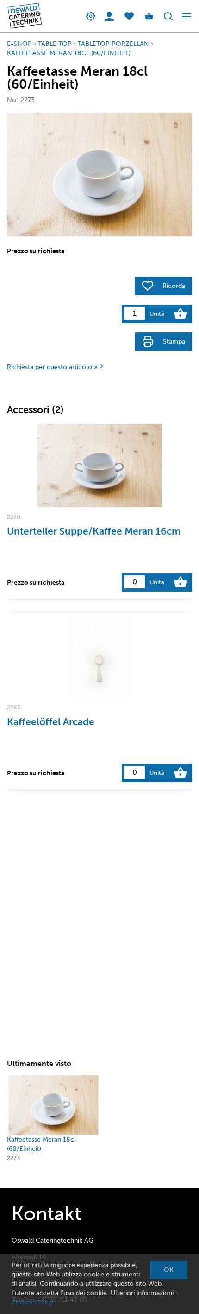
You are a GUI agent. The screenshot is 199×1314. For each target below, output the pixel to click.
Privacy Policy (32, 1302)
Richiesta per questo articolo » (52, 367)
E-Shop (19, 44)
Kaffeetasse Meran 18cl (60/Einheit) (69, 53)
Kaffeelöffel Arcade (50, 721)
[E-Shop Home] (22, 16)
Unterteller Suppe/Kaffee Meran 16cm (93, 531)
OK (169, 1270)
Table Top (55, 44)
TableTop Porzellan (113, 44)
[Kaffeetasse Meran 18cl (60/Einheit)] (53, 1105)
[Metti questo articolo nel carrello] (180, 314)
